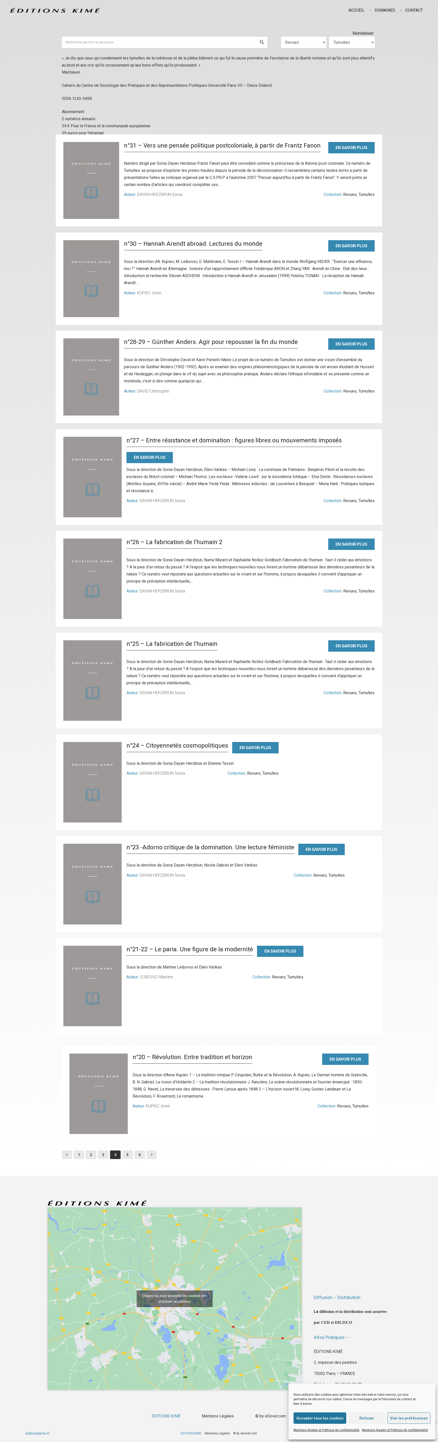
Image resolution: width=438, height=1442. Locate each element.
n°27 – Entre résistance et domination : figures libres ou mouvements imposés (234, 440)
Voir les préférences (409, 1418)
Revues (350, 194)
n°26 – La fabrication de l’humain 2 (174, 542)
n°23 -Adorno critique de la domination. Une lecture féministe (210, 847)
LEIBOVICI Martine (156, 977)
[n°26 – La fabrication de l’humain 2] (92, 579)
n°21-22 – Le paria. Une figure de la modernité (189, 949)
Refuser (366, 1418)
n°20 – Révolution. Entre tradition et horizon (192, 1057)
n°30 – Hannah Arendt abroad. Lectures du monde (193, 243)
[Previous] (67, 1154)
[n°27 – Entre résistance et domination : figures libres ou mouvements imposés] (92, 477)
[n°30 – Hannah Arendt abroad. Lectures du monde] (91, 278)
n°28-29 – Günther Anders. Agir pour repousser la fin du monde (211, 341)
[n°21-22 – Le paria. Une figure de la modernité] (92, 986)
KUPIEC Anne (149, 292)
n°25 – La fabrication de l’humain (171, 643)
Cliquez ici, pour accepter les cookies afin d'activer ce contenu (174, 1299)
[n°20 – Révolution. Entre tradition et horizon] (98, 1094)
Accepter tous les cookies (319, 1418)
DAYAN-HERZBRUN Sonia (159, 194)
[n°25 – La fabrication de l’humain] (92, 680)
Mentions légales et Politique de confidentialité (326, 1430)
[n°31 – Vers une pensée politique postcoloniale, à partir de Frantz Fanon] (91, 180)
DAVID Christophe (153, 391)
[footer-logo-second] (55, 10)
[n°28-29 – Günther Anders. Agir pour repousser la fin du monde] (91, 376)
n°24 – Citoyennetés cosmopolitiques (177, 745)
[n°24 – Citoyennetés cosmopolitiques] (92, 782)
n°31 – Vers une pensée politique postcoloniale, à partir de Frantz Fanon (222, 145)
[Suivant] (152, 1154)
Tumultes (366, 194)
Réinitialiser (363, 33)
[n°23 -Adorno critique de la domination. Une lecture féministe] (92, 884)
